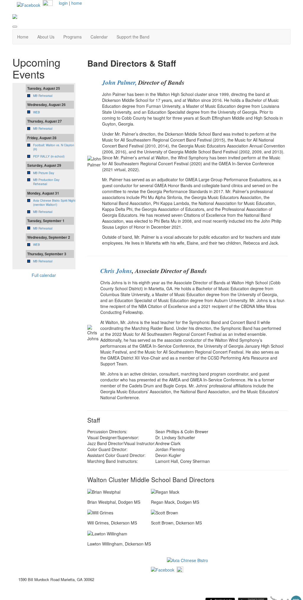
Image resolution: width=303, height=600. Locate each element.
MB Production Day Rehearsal (46, 182)
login (63, 3)
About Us (45, 37)
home (76, 3)
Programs (72, 37)
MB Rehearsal (42, 96)
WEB (36, 112)
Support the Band (133, 37)
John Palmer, (119, 82)
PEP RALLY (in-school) (49, 156)
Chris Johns (116, 270)
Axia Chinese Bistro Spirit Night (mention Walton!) (54, 202)
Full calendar (44, 275)
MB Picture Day (43, 173)
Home (22, 37)
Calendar (99, 37)
